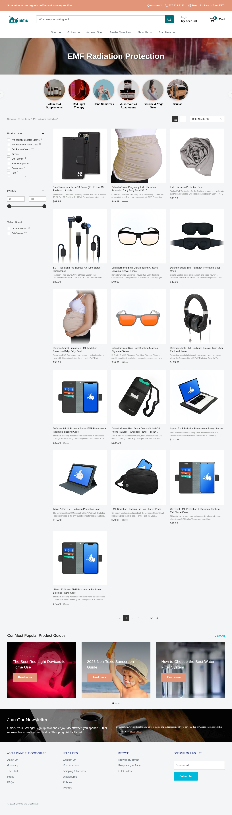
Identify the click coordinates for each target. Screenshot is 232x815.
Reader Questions (120, 32)
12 (151, 618)
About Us (142, 32)
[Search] (169, 19)
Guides (71, 32)
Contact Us (69, 759)
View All (220, 635)
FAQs (10, 782)
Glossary (12, 765)
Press (10, 776)
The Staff (12, 771)
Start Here (165, 32)
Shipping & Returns (74, 771)
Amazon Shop (94, 32)
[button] (211, 20)
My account (189, 21)
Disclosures (70, 776)
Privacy (67, 787)
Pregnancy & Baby (129, 765)
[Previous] (4, 673)
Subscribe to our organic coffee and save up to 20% (39, 5)
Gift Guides (125, 771)
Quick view (68, 179)
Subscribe (185, 776)
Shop (54, 32)
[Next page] (157, 618)
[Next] (227, 673)
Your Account (71, 765)
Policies (67, 782)
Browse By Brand (128, 759)
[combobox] (100, 19)
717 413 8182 (177, 5)
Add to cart (185, 259)
